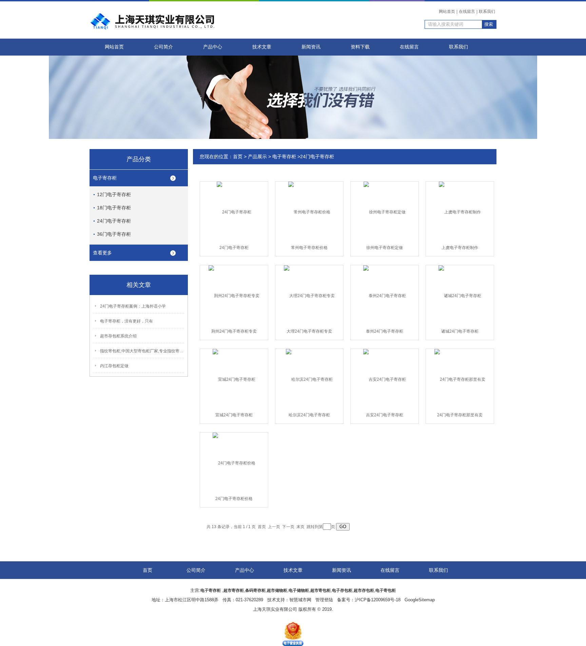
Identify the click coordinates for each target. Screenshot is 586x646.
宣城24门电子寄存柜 (234, 415)
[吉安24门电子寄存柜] (384, 379)
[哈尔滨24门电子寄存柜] (309, 379)
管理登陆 (324, 599)
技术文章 (261, 46)
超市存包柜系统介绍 (118, 336)
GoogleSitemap (420, 599)
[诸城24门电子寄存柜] (459, 295)
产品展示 (257, 156)
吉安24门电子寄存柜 (384, 415)
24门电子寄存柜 (114, 221)
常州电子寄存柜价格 (309, 247)
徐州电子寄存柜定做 (384, 247)
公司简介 (163, 46)
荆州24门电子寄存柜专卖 (234, 331)
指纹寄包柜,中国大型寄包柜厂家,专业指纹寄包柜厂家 (142, 351)
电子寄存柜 (105, 178)
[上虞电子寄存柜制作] (460, 211)
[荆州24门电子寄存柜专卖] (234, 295)
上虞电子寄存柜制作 (460, 247)
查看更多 (102, 252)
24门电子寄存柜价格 (234, 498)
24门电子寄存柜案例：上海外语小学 (133, 306)
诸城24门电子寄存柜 (459, 331)
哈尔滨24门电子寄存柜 (309, 415)
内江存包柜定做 (114, 365)
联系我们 (487, 11)
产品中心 (212, 46)
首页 (237, 156)
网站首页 (447, 11)
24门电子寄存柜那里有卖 (460, 415)
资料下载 (360, 46)
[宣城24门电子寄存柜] (234, 379)
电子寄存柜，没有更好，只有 (126, 321)
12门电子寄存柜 (114, 194)
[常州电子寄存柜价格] (309, 211)
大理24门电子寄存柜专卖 (309, 331)
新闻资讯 (310, 46)
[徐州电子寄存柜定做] (385, 211)
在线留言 (467, 11)
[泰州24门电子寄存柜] (384, 295)
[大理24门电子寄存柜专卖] (309, 295)
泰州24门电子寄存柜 (384, 331)
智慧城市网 (300, 599)
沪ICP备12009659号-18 (378, 599)
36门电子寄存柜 (114, 234)
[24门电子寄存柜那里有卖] (459, 379)
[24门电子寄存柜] (234, 211)
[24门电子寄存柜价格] (234, 462)
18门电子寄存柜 (114, 207)
